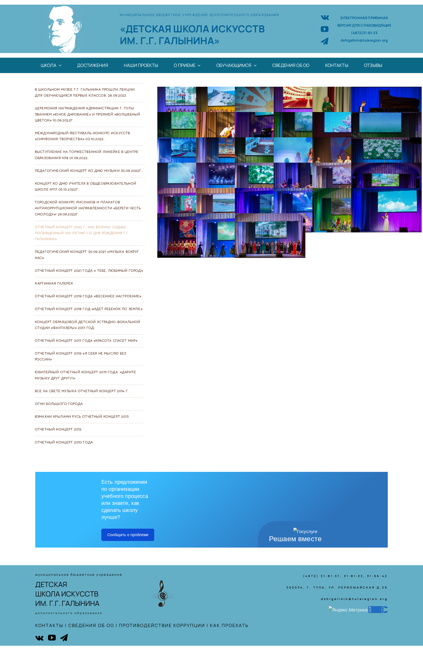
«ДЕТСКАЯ (146, 28)
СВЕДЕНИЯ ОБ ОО (91, 625)
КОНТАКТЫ (49, 625)
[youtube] (324, 29)
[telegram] (324, 41)
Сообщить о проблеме (127, 535)
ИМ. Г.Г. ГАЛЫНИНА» (170, 40)
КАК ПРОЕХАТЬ (229, 625)
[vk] (325, 17)
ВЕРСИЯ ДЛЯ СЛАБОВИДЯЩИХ (364, 25)
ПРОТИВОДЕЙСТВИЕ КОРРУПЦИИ (162, 625)
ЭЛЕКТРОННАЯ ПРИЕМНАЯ (364, 17)
